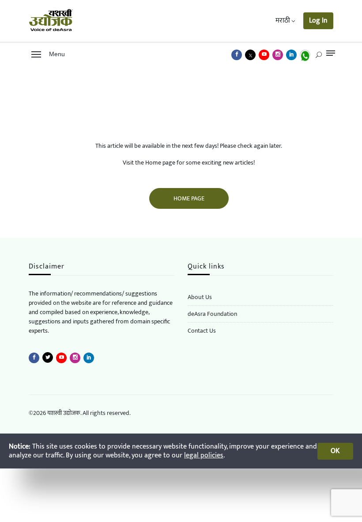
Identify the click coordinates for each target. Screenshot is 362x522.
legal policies (203, 455)
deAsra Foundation (212, 314)
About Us (200, 297)
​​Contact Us (202, 330)
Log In (318, 21)
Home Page (188, 198)
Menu (55, 54)
